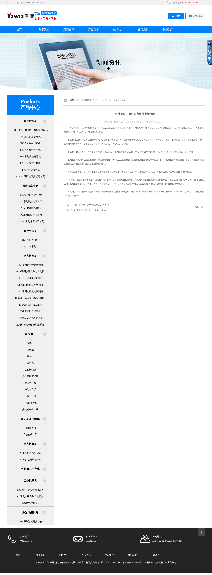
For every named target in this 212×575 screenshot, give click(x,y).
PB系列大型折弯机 (30, 170)
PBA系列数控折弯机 (30, 136)
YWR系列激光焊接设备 (30, 521)
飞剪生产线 (30, 396)
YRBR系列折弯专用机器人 (30, 490)
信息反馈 (143, 29)
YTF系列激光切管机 (30, 459)
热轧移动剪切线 (30, 376)
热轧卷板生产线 (30, 409)
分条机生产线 (30, 403)
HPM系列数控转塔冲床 (30, 195)
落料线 (30, 363)
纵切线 (30, 343)
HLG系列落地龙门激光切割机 (30, 298)
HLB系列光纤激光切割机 (30, 265)
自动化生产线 (30, 434)
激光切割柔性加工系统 (30, 305)
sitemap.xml (116, 562)
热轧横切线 (30, 369)
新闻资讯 (68, 29)
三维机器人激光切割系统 (30, 318)
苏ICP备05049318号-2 (133, 562)
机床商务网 (170, 562)
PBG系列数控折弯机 (30, 143)
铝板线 (30, 349)
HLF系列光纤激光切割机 (30, 278)
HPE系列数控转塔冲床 (30, 208)
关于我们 (44, 29)
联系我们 (168, 29)
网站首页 (74, 100)
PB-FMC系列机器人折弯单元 (30, 176)
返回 (197, 206)
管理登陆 (148, 562)
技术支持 (118, 29)
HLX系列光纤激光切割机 (30, 285)
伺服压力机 (30, 428)
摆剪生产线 (30, 383)
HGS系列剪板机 (30, 240)
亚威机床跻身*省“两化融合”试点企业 (90, 205)
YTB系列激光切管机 (30, 453)
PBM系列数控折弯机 (30, 156)
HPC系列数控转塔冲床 (30, 215)
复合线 (30, 356)
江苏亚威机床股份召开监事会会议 (88, 210)
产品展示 (93, 29)
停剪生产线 (30, 389)
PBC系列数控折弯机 (30, 150)
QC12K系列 (30, 246)
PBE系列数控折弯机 (30, 163)
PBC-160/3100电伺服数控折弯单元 (30, 130)
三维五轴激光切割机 (30, 311)
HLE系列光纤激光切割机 (30, 291)
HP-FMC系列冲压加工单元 (30, 221)
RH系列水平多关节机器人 (30, 496)
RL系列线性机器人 (30, 503)
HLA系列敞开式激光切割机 (30, 271)
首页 (19, 29)
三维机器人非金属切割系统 (30, 324)
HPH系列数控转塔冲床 (30, 201)
